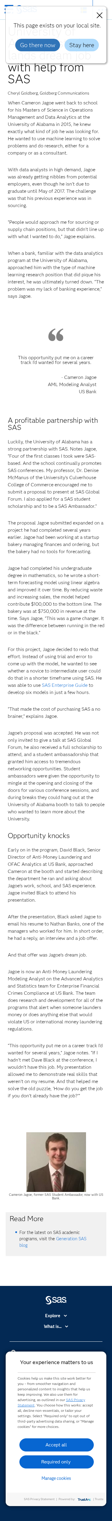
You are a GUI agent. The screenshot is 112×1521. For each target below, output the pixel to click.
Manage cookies (56, 1478)
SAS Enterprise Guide (65, 685)
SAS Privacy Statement (39, 1499)
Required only (56, 1462)
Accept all (56, 1445)
